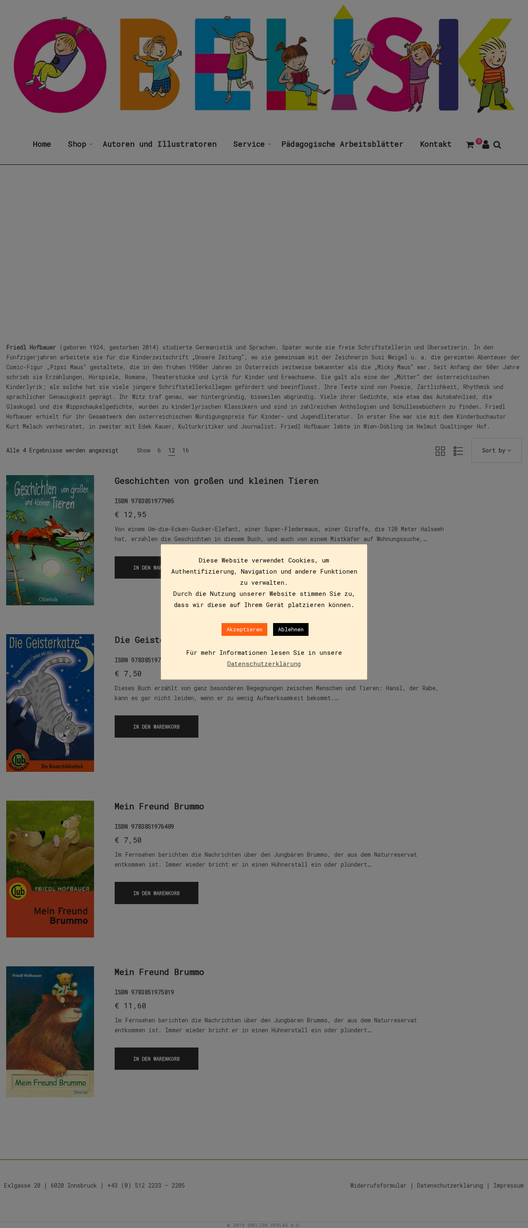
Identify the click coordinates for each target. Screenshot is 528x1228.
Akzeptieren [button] (244, 629)
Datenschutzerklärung (264, 663)
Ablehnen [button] (291, 629)
